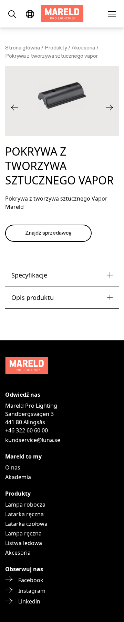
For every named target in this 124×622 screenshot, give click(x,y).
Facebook (30, 580)
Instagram (31, 591)
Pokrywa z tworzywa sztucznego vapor (51, 56)
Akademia (18, 477)
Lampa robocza (25, 504)
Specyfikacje (29, 275)
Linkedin (29, 601)
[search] (12, 14)
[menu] (112, 14)
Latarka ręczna (24, 514)
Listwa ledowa (23, 543)
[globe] (30, 14)
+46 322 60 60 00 (26, 430)
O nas (12, 467)
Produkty (56, 48)
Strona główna (22, 48)
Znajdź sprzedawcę (48, 233)
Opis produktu (32, 297)
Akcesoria (83, 48)
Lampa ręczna (23, 533)
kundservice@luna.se (32, 440)
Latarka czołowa (26, 524)
